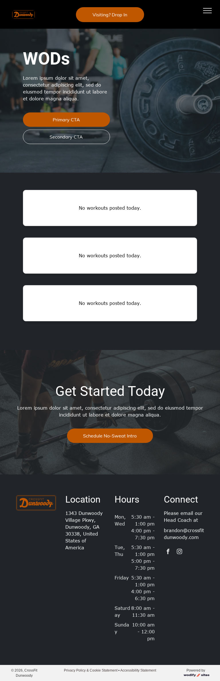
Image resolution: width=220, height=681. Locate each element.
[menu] (207, 10)
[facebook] (168, 552)
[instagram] (179, 552)
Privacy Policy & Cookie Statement (90, 670)
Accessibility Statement (138, 670)
